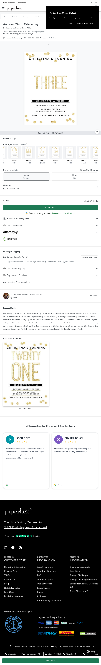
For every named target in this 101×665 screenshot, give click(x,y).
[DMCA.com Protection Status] (88, 634)
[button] (94, 2)
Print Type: (14, 144)
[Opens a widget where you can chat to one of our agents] (91, 651)
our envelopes (44, 583)
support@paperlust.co (64, 646)
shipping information (15, 567)
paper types (43, 588)
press (40, 592)
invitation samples (13, 596)
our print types (45, 579)
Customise (50, 207)
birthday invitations (20, 17)
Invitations (7, 17)
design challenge (79, 575)
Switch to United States (85, 23)
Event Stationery (9, 2)
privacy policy (11, 571)
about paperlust (45, 567)
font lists (75, 571)
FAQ (39, 575)
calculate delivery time (89, 257)
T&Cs (7, 575)
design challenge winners (83, 579)
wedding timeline (46, 571)
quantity (7, 185)
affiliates (41, 596)
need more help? (79, 591)
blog (6, 583)
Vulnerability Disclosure (49, 600)
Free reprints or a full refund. (64, 213)
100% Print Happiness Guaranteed (25, 527)
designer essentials (80, 567)
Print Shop (22, 2)
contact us (9, 579)
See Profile (93, 295)
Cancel (70, 23)
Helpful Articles (12, 588)
